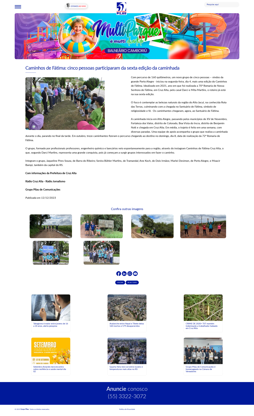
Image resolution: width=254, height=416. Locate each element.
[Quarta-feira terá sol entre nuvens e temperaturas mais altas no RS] (127, 351)
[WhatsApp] (129, 273)
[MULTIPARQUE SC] (127, 36)
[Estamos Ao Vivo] (76, 6)
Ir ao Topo (132, 282)
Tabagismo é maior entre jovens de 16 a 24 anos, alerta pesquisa (50, 325)
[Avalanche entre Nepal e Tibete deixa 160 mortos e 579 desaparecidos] (127, 307)
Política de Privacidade (127, 409)
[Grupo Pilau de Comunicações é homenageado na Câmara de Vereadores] (203, 352)
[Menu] (18, 6)
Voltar (120, 282)
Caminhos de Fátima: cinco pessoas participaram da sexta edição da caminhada (102, 68)
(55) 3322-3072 (127, 396)
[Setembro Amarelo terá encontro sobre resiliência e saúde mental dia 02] (50, 362)
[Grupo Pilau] (121, 8)
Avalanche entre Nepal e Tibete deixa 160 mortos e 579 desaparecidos (127, 325)
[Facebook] (118, 273)
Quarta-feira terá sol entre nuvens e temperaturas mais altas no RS (126, 368)
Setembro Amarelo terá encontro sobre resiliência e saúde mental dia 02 (49, 369)
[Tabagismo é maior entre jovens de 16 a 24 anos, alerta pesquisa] (50, 307)
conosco (127, 389)
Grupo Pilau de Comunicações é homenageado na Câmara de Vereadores (200, 369)
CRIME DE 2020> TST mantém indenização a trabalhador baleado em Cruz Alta (201, 326)
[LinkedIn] (124, 273)
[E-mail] (135, 273)
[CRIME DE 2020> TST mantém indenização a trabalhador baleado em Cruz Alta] (203, 307)
